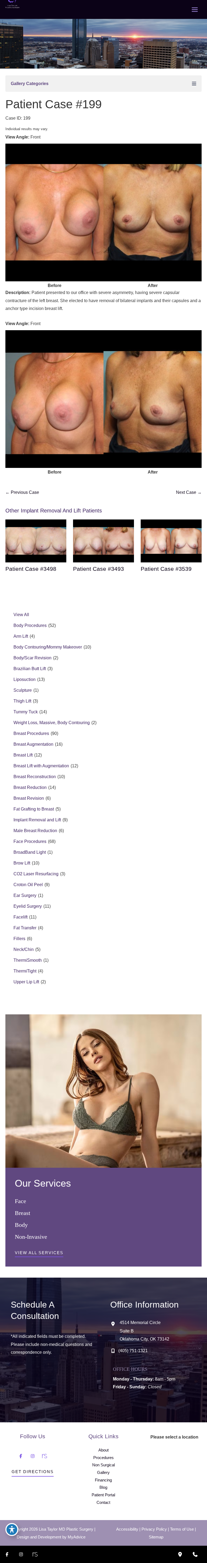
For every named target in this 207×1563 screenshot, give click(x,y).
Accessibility (127, 1529)
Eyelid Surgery (27, 906)
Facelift (20, 917)
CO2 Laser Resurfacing (35, 874)
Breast (22, 1213)
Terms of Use (182, 1529)
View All (21, 614)
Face (20, 1201)
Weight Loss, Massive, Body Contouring (51, 722)
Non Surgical (103, 1465)
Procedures (103, 1458)
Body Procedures (30, 625)
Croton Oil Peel (28, 884)
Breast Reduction (30, 787)
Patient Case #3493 (98, 569)
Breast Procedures (31, 733)
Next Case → (189, 492)
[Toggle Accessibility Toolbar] (11, 1529)
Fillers (19, 938)
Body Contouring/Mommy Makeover (47, 647)
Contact (103, 1502)
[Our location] (180, 1554)
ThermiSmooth (27, 960)
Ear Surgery (24, 895)
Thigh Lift (22, 701)
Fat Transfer (24, 928)
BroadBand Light (29, 852)
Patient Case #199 (53, 104)
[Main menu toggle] (195, 9)
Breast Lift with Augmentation (41, 766)
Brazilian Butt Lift (29, 668)
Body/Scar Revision (32, 658)
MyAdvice (76, 1537)
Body (21, 1224)
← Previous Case (22, 492)
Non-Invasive (31, 1236)
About (103, 1450)
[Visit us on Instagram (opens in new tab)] (32, 1456)
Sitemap (156, 1537)
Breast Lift (23, 755)
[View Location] (115, 1324)
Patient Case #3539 (166, 569)
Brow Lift (21, 863)
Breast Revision (28, 798)
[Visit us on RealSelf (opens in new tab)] (44, 1456)
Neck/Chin (23, 949)
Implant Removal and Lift (37, 820)
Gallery (103, 1472)
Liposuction (24, 679)
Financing (103, 1480)
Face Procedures (29, 841)
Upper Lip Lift (26, 982)
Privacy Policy (154, 1529)
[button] (39, 1254)
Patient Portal (103, 1495)
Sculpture (22, 690)
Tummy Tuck (25, 712)
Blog (103, 1487)
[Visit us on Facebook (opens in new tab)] (20, 1456)
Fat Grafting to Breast (33, 809)
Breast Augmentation (33, 744)
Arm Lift (20, 636)
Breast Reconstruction (34, 776)
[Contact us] (195, 1554)
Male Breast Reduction (35, 830)
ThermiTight (24, 971)
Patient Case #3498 (30, 569)
